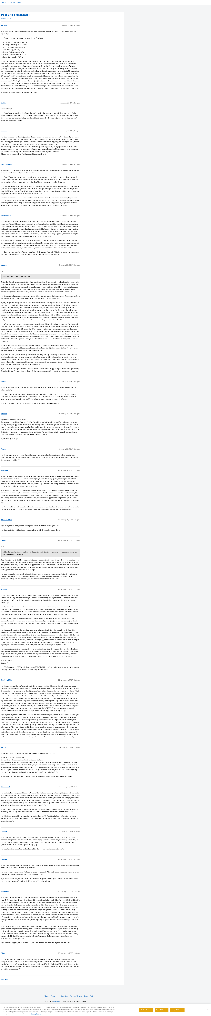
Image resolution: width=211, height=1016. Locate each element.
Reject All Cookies (161, 1010)
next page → (5, 979)
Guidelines (64, 996)
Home (47, 996)
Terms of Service (76, 996)
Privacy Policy (89, 996)
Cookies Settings (146, 1010)
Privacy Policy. (36, 1014)
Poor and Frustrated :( (16, 14)
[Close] (207, 1009)
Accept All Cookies (177, 1010)
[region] (105, 1010)
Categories (54, 996)
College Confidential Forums (11, 2)
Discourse (56, 1001)
